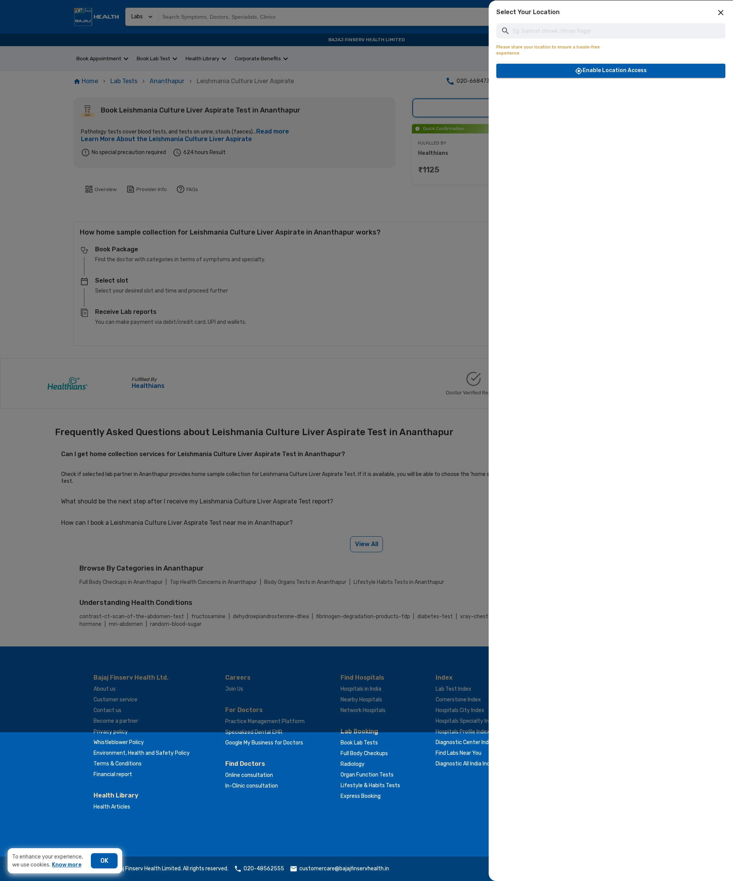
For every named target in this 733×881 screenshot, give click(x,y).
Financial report (113, 774)
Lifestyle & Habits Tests (370, 785)
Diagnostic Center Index (465, 742)
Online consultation (249, 775)
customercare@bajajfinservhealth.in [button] (344, 868)
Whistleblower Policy (119, 742)
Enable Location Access (615, 70)
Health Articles (112, 807)
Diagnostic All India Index (466, 763)
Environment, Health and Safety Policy (142, 753)
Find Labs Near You (458, 753)
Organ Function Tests (367, 775)
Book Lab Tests (359, 743)
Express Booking (361, 796)
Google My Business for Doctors (264, 743)
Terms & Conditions (118, 763)
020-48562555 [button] (264, 868)
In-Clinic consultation (251, 786)
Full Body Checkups (364, 753)
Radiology (353, 764)
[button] (720, 12)
